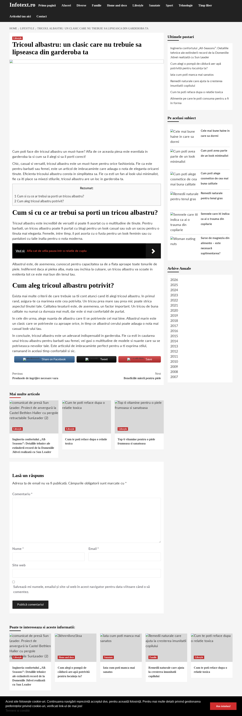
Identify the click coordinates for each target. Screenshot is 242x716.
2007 (174, 377)
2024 (174, 290)
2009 (174, 367)
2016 (174, 331)
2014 (174, 341)
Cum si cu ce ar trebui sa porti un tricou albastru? (49, 196)
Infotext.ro (22, 5)
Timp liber (205, 5)
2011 (174, 356)
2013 (174, 346)
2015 (174, 336)
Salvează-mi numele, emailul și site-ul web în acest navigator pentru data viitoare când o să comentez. (81, 589)
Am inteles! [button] (223, 706)
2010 (174, 361)
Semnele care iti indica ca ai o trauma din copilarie (215, 219)
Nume (18, 549)
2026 (174, 280)
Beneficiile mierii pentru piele (142, 376)
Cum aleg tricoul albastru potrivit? (39, 201)
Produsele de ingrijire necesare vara (35, 376)
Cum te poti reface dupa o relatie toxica (196, 92)
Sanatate (154, 5)
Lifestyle (138, 5)
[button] (31, 711)
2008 (174, 372)
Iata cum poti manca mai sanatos (192, 74)
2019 (174, 316)
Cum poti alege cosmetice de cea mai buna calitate (214, 178)
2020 (174, 310)
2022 (174, 300)
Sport (169, 5)
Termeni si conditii (17, 710)
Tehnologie (186, 5)
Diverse (81, 5)
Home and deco (117, 5)
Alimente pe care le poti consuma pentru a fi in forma (199, 101)
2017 (174, 326)
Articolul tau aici (20, 16)
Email (93, 549)
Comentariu (22, 494)
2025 (174, 285)
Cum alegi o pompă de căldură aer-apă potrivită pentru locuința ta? (195, 66)
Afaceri (66, 5)
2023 (174, 295)
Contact (41, 16)
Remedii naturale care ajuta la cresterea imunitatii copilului (196, 83)
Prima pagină (47, 5)
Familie (96, 5)
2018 (174, 321)
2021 (174, 305)
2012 (174, 351)
